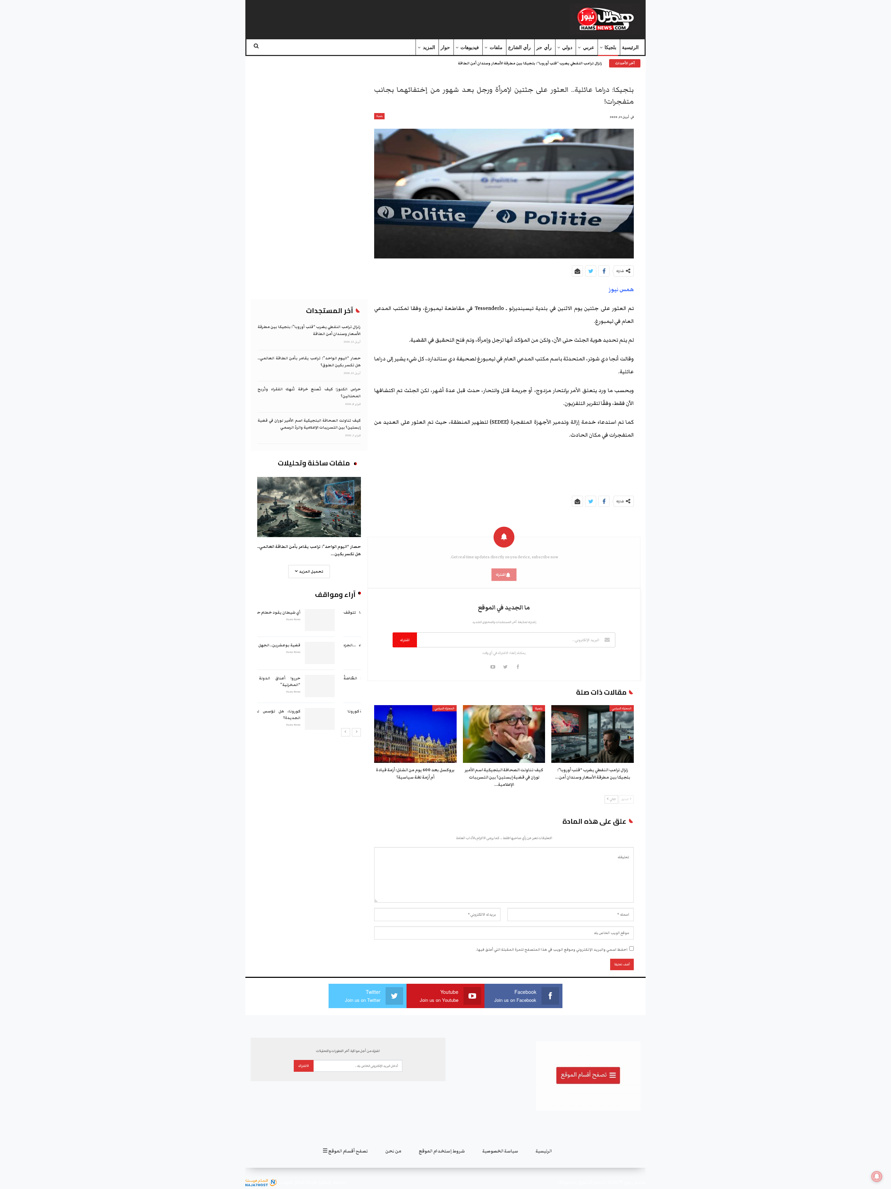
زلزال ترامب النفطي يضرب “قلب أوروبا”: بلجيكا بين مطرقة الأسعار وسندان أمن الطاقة (530, 63)
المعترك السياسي (621, 708)
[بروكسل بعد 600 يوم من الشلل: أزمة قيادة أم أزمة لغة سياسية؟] (415, 734)
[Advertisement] (384, 17)
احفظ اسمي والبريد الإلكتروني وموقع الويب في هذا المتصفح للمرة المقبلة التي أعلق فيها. (552, 949)
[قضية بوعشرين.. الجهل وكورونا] (346, 653)
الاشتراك (303, 1066)
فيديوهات (469, 47)
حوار (445, 47)
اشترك (405, 640)
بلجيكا (610, 47)
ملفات (496, 47)
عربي (588, 47)
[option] (309, 668)
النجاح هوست (291, 1182)
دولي (567, 47)
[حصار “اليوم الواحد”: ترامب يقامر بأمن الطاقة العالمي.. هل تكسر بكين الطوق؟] (309, 507)
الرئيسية (630, 47)
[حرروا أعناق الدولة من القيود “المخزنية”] (346, 686)
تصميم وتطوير (332, 1182)
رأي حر (543, 47)
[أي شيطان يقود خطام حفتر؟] (346, 620)
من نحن (393, 1151)
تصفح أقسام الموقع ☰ (345, 1151)
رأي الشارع (519, 47)
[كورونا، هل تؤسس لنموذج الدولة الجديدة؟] (346, 719)
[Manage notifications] (876, 1176)
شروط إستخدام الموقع (442, 1151)
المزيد (429, 47)
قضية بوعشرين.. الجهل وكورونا (298, 645)
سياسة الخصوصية (500, 1151)
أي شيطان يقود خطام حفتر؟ (301, 612)
